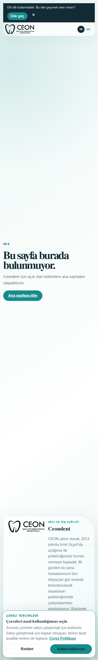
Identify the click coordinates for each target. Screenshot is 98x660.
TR (81, 29)
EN (88, 29)
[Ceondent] (19, 29)
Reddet (27, 649)
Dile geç (17, 16)
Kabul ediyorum (71, 649)
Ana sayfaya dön (22, 296)
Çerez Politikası (62, 638)
